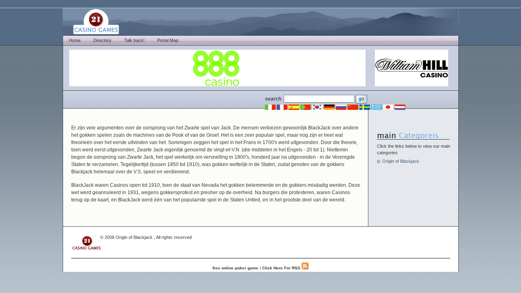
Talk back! (134, 40)
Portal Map (167, 40)
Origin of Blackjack (400, 161)
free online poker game (235, 268)
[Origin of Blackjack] (87, 249)
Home (75, 40)
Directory (102, 40)
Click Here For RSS (282, 268)
